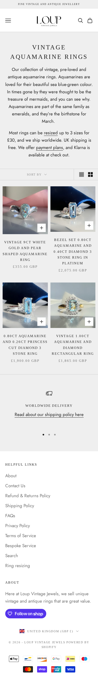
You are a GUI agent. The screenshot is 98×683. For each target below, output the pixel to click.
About (10, 476)
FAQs (10, 515)
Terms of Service (20, 535)
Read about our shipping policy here (49, 414)
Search (11, 555)
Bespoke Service (20, 545)
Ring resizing (17, 565)
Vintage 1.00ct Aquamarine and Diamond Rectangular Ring (73, 345)
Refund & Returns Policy (27, 495)
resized (51, 133)
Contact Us (15, 485)
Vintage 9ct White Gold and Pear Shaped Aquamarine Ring (25, 251)
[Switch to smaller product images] (90, 174)
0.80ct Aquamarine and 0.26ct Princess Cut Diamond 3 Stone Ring (25, 345)
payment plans (49, 147)
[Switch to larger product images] (81, 174)
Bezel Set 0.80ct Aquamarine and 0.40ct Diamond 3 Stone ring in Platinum (73, 251)
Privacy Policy (17, 525)
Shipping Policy (19, 505)
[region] (49, 408)
